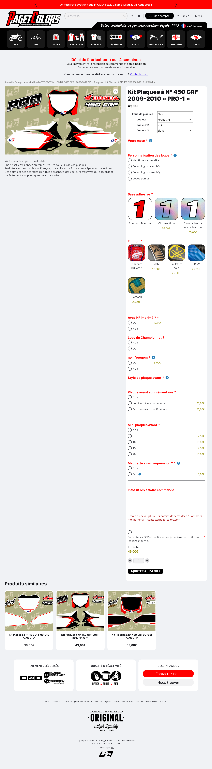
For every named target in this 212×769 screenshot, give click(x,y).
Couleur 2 (142, 128)
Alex (112, 751)
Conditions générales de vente (78, 705)
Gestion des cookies (123, 705)
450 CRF (69, 85)
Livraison (56, 705)
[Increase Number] (147, 564)
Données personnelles (146, 705)
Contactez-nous (168, 677)
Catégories (21, 85)
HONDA (59, 85)
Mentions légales (103, 705)
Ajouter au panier (145, 575)
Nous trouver (168, 686)
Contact (163, 705)
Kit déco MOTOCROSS (41, 85)
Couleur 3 (142, 134)
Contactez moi (139, 77)
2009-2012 (81, 85)
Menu (198, 19)
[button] (115, 95)
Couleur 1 (142, 123)
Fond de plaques (142, 117)
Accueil (9, 85)
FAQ (47, 705)
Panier (185, 19)
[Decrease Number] (130, 564)
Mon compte (161, 19)
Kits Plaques (96, 85)
